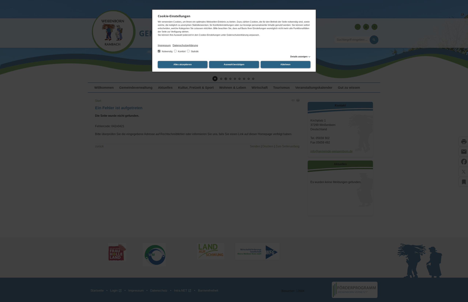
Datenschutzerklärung (185, 45)
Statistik (194, 51)
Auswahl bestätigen (234, 64)
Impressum (164, 45)
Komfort (181, 51)
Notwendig (167, 51)
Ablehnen (285, 64)
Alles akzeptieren (182, 64)
